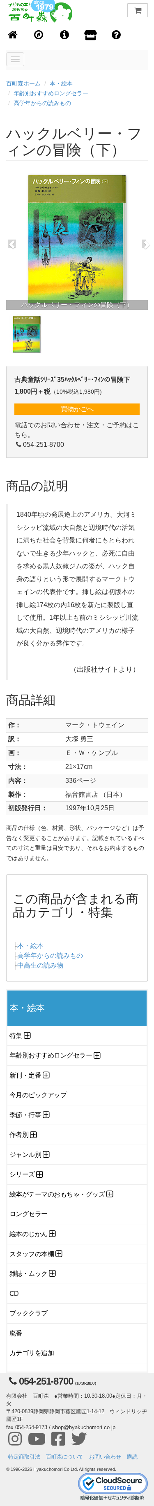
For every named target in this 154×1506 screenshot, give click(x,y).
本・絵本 (61, 83)
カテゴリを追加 (31, 1352)
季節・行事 (25, 1115)
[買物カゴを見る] (137, 10)
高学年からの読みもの (42, 103)
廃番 (15, 1333)
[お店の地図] (39, 35)
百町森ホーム (23, 83)
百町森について (64, 1457)
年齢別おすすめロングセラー (51, 93)
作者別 (19, 1134)
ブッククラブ (28, 1313)
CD (14, 1293)
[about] (90, 35)
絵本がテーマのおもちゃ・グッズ (57, 1194)
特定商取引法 (24, 1457)
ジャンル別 (25, 1154)
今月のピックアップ (38, 1094)
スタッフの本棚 (31, 1254)
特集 (15, 1035)
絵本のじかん (28, 1233)
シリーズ (22, 1174)
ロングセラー (28, 1213)
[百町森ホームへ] (13, 35)
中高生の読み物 (40, 965)
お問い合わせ (105, 1457)
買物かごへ (77, 409)
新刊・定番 (25, 1075)
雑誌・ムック (28, 1273)
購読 (132, 1457)
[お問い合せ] (116, 35)
